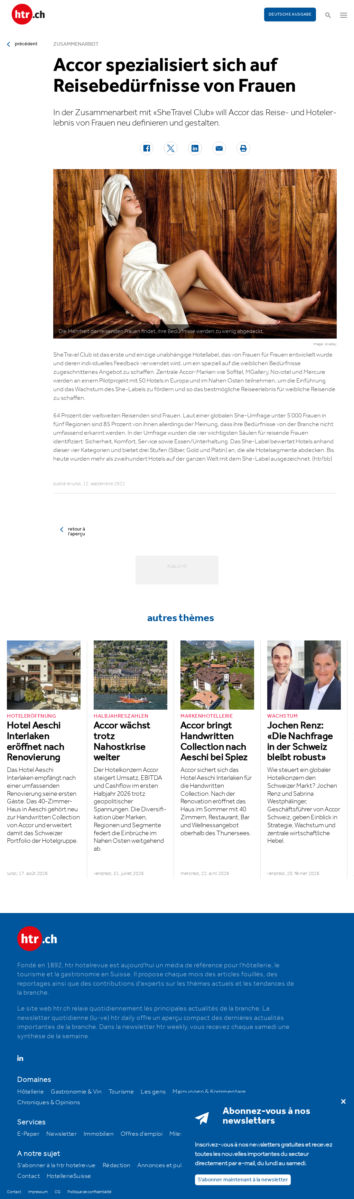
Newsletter (61, 1134)
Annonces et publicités (168, 1165)
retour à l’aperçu (76, 531)
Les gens (153, 1092)
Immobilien (99, 1134)
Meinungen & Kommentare (209, 1092)
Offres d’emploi (141, 1134)
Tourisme (121, 1092)
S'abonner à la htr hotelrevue (56, 1165)
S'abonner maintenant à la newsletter (243, 1179)
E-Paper (28, 1134)
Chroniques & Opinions (48, 1102)
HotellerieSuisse (69, 1176)
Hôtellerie (30, 1092)
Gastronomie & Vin (76, 1092)
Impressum (38, 1192)
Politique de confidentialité (89, 1192)
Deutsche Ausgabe (290, 14)
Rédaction (117, 1165)
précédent (26, 43)
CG (57, 1192)
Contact (28, 1176)
